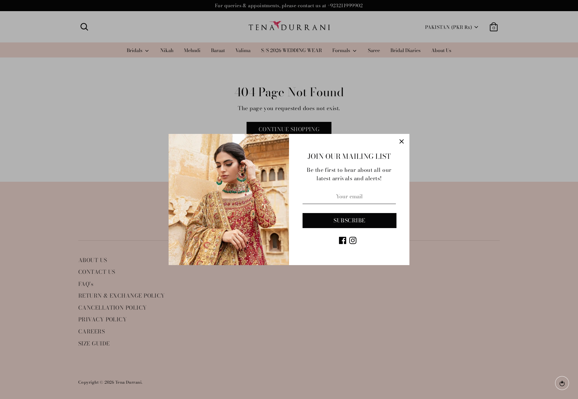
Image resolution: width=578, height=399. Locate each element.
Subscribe (349, 220)
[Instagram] (352, 240)
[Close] (401, 141)
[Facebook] (342, 240)
